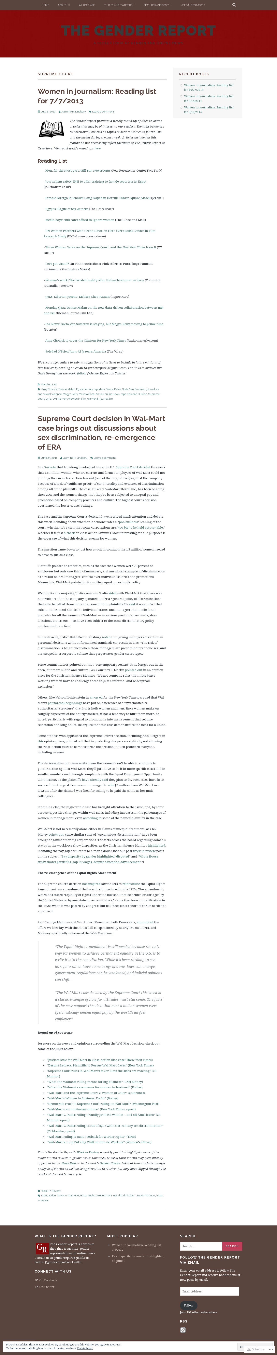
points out (56, 834)
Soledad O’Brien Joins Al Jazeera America (75, 351)
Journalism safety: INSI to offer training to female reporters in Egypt (95, 181)
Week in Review (88, 1152)
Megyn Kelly (70, 394)
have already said (95, 780)
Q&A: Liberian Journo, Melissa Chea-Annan (77, 296)
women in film (77, 398)
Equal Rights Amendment (96, 1195)
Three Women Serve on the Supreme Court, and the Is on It (100, 247)
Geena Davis (113, 389)
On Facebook (48, 1280)
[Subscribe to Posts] (183, 1332)
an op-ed (96, 697)
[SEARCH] (234, 5)
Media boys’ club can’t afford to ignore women (79, 220)
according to (92, 818)
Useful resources (193, 5)
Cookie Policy (85, 1348)
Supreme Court (127, 467)
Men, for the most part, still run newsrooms (78, 170)
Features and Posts (156, 5)
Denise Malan (67, 389)
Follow (188, 1305)
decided (144, 467)
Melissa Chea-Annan (91, 394)
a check (69, 533)
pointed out (133, 670)
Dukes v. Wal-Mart (68, 1195)
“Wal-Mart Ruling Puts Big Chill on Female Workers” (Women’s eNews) (99, 1142)
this (40, 741)
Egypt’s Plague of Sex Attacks (66, 209)
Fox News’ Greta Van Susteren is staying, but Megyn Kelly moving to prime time (104, 324)
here (97, 148)
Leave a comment (103, 111)
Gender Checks (110, 1163)
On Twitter (47, 1287)
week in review (144, 851)
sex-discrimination (124, 1195)
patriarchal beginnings (65, 703)
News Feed (68, 1163)
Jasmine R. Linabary (73, 111)
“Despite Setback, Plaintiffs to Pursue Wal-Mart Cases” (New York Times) (100, 1065)
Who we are (87, 5)
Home (45, 5)
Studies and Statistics (118, 5)
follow (81, 373)
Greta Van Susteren (133, 389)
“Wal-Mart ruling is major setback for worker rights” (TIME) (92, 1136)
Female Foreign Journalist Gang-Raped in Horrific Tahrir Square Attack (97, 198)
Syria (48, 398)
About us (64, 5)
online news (112, 394)
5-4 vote (50, 467)
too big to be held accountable (140, 527)
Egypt (79, 389)
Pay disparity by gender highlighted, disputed (95, 856)
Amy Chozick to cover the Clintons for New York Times (85, 340)
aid (132, 604)
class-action (48, 1195)
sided (112, 593)
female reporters (95, 389)
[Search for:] (201, 1246)
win (111, 785)
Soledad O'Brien (137, 394)
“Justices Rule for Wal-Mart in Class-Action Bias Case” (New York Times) (100, 1060)
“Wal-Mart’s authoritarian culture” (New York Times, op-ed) (91, 1109)
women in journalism (100, 398)
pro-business (128, 522)
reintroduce (131, 884)
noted (106, 637)
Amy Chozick (49, 389)
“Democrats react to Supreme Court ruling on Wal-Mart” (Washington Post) (103, 1104)
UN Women (60, 398)
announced (145, 922)
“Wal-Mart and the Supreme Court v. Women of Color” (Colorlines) (96, 1093)
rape (123, 394)
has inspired (91, 884)
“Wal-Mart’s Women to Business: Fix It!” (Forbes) (82, 1098)
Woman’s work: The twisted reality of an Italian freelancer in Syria (94, 280)
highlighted (156, 845)
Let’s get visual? (57, 264)
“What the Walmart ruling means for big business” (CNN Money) (95, 1082)
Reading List (48, 384)
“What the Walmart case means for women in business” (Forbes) (95, 1087)
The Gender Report (138, 30)
